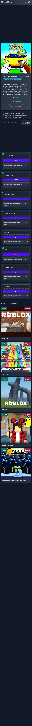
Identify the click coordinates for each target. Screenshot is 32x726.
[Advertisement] (16, 22)
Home (2, 41)
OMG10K (6, 232)
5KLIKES (7, 286)
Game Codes (9, 41)
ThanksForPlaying (10, 156)
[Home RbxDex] (8, 2)
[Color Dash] (16, 359)
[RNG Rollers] (16, 324)
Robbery (7, 250)
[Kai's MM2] (16, 394)
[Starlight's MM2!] (16, 430)
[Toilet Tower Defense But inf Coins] (16, 465)
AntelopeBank (9, 175)
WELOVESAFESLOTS (10, 213)
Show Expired (24, 122)
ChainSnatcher (9, 194)
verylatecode (9, 267)
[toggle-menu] (26, 2)
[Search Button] (29, 2)
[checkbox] (28, 123)
